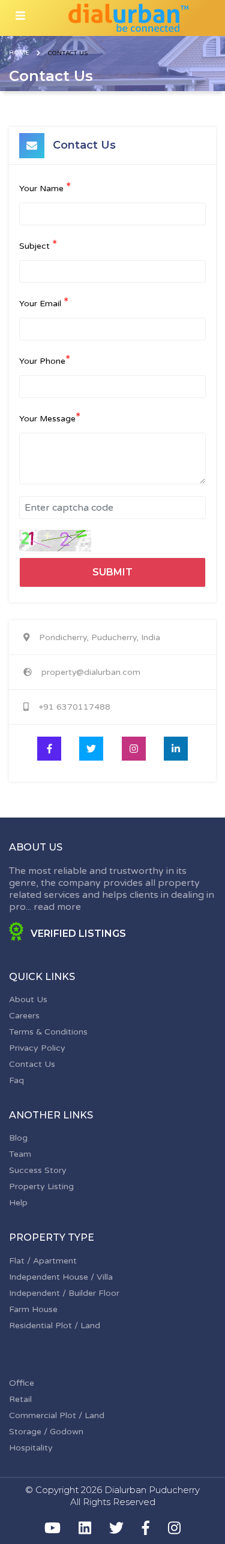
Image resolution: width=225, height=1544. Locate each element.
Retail (20, 1399)
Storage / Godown (46, 1432)
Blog (18, 1138)
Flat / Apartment (43, 1261)
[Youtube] (52, 1528)
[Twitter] (116, 1528)
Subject (38, 245)
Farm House (33, 1309)
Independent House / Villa (61, 1277)
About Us (28, 999)
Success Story (38, 1170)
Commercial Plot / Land (56, 1415)
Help (18, 1203)
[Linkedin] (85, 1528)
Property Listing (41, 1186)
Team (20, 1154)
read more (57, 907)
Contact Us (32, 1064)
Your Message (49, 418)
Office (21, 1383)
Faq (16, 1080)
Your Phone (44, 360)
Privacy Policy (37, 1048)
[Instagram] (174, 1528)
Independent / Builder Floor (64, 1293)
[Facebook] (146, 1528)
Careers (24, 1016)
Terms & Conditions (48, 1032)
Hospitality (31, 1448)
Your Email (43, 302)
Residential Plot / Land (54, 1325)
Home (19, 52)
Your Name (45, 187)
